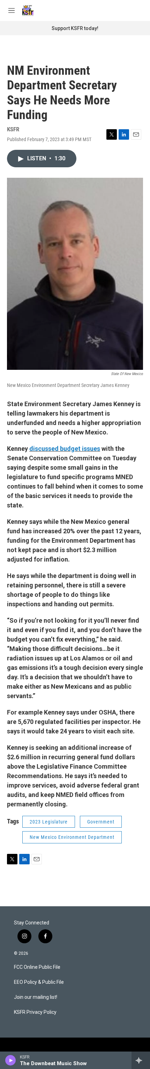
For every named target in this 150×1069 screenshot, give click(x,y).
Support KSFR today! (75, 28)
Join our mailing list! (35, 997)
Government (100, 822)
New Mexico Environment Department (72, 837)
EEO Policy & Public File (39, 982)
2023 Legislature (49, 822)
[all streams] (141, 1060)
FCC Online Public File (37, 967)
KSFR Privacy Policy (35, 1012)
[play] (10, 1060)
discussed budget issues (64, 448)
